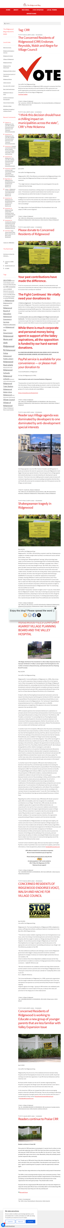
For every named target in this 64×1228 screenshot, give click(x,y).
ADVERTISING (31, 13)
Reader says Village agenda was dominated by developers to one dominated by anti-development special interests (39, 421)
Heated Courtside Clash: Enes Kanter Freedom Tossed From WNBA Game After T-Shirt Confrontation (10, 150)
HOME (8, 10)
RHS (4, 300)
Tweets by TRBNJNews (8, 242)
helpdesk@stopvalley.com (53, 847)
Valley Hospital (44, 220)
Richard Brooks (42, 604)
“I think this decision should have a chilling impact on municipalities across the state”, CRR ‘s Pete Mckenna (39, 121)
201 (25, 218)
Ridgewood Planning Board (24, 606)
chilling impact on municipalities (34, 218)
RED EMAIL (25, 10)
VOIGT (56, 999)
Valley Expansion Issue (23, 1108)
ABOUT (16, 10)
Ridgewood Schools (8, 56)
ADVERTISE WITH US (10, 265)
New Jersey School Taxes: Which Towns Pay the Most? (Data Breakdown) (10, 234)
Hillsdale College (7, 106)
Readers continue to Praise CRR (38, 1119)
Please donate (52, 401)
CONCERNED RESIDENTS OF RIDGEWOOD (36, 401)
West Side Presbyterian (9, 89)
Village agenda (41, 493)
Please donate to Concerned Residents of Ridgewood (36, 232)
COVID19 (29, 103)
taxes (13, 395)
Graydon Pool (6, 292)
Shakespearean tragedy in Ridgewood (34, 505)
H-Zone (47, 218)
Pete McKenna (53, 218)
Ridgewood (21, 220)
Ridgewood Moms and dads (8, 339)
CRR (32, 103)
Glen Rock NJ (11, 291)
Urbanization (38, 1201)
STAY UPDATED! (38, 10)
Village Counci (50, 999)
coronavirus (12, 287)
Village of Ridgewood (53, 220)
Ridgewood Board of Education (7, 311)
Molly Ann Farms (7, 47)
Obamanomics (8, 296)
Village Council (25, 104)
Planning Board (31, 1201)
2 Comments (39, 1116)
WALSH (20, 1001)
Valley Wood (51, 403)
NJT (4, 296)
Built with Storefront (9, 1226)
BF (21, 1107)
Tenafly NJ (26, 489)
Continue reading (22, 94)
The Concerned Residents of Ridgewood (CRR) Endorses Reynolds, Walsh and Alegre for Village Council (38, 44)
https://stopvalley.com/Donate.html (28, 393)
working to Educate (42, 1108)
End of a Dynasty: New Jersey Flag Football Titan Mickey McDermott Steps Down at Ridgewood (10, 172)
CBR (45, 491)
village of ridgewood (28, 101)
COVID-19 (5, 289)
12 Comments (38, 112)
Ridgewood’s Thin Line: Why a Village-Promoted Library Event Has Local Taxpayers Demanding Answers (10, 127)
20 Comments (38, 412)
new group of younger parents (52, 1107)
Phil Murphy (11, 298)
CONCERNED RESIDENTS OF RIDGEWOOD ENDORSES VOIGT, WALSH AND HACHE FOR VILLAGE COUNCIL (38, 890)
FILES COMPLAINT (47, 871)
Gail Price (31, 604)
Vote (30, 104)
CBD (6, 287)
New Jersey (12, 294)
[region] (20, 1217)
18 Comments (39, 34)
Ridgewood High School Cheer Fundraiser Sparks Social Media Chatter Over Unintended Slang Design (10, 213)
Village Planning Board (23, 873)
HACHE (44, 999)
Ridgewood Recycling (7, 367)
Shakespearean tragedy (37, 606)
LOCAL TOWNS (52, 10)
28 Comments (39, 881)
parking (6, 298)
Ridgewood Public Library (9, 71)
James (32, 34)
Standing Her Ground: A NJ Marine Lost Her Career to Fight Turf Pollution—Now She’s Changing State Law (10, 225)
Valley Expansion (36, 220)
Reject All (20, 1221)
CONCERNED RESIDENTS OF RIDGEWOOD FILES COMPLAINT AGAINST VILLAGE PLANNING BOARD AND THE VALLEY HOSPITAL (38, 626)
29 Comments (39, 500)
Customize (10, 1221)
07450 (22, 218)
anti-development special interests (35, 491)
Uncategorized (26, 1199)
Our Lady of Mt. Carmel (8, 86)
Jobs (8, 294)
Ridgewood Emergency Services (7, 319)
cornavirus (23, 103)
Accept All (30, 1221)
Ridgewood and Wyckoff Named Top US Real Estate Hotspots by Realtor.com (10, 183)
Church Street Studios (8, 102)
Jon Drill (36, 604)
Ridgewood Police (7, 62)
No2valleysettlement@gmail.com (44, 1096)
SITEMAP (7, 268)
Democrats (5, 291)
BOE (4, 287)
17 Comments (38, 227)
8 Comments (38, 1008)
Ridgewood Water (7, 79)
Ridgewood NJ (37, 103)
